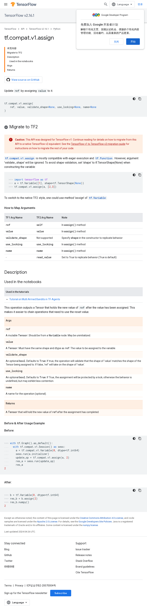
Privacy (19, 585)
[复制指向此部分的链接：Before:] (17, 430)
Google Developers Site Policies (95, 521)
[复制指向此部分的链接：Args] (15, 320)
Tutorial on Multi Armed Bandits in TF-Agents (34, 299)
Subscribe (60, 593)
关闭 (116, 41)
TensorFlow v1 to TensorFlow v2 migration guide (98, 144)
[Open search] (106, 4)
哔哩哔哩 (9, 566)
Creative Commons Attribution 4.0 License (101, 518)
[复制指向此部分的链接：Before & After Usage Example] (48, 423)
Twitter (8, 560)
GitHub (8, 555)
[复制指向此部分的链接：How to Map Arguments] (38, 208)
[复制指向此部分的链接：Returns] (18, 403)
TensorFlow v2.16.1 (19, 15)
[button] (73, 127)
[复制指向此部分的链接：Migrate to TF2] (41, 127)
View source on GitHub (25, 79)
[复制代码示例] (140, 99)
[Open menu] (5, 4)
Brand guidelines (85, 566)
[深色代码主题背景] (134, 99)
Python (56, 29)
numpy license (90, 525)
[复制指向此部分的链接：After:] (15, 482)
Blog (6, 549)
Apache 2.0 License (47, 521)
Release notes (84, 555)
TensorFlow (10, 29)
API (22, 29)
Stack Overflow (84, 560)
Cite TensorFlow (85, 572)
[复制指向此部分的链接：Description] (30, 272)
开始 (133, 41)
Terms (8, 585)
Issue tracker (83, 549)
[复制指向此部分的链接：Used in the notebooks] (45, 282)
